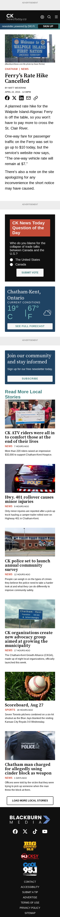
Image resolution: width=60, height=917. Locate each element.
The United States (27, 259)
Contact (30, 882)
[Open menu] (56, 17)
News (25, 69)
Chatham (11, 69)
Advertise (30, 897)
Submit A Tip (30, 892)
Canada (20, 264)
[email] (28, 98)
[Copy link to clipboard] (35, 98)
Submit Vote (30, 272)
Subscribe (30, 378)
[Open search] (49, 17)
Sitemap (30, 913)
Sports (10, 710)
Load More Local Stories (30, 800)
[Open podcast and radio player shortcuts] (42, 17)
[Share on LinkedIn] (21, 98)
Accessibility (30, 887)
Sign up (48, 26)
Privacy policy (30, 908)
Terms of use (30, 902)
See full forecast (30, 326)
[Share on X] (14, 98)
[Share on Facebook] (7, 98)
